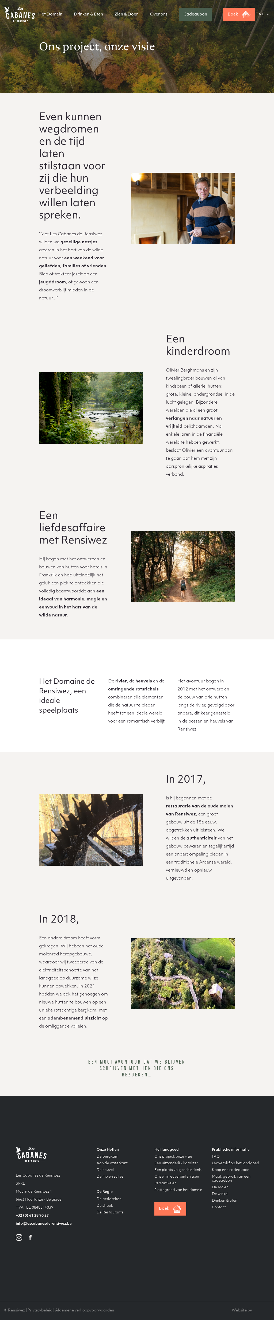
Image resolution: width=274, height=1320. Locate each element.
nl (262, 14)
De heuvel (105, 1170)
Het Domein (50, 14)
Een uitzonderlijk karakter (176, 1163)
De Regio (105, 1192)
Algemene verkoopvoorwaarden (84, 1311)
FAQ (216, 1156)
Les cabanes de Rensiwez (31, 1154)
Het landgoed (166, 1149)
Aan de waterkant (112, 1163)
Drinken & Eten (88, 14)
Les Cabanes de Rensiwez (19, 14)
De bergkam (107, 1156)
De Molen (220, 1187)
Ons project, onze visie (173, 1156)
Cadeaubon (195, 14)
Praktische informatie (231, 1149)
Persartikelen (165, 1183)
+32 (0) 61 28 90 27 (32, 1215)
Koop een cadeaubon (230, 1170)
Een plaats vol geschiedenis (177, 1170)
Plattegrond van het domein (178, 1190)
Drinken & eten (224, 1200)
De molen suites (110, 1176)
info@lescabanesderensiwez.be (44, 1223)
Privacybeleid (40, 1311)
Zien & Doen (127, 14)
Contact (219, 1207)
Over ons (159, 14)
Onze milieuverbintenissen (176, 1176)
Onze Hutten (108, 1149)
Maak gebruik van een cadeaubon (231, 1178)
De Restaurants (110, 1212)
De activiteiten (109, 1199)
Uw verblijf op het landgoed (235, 1163)
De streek (105, 1206)
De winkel (220, 1194)
